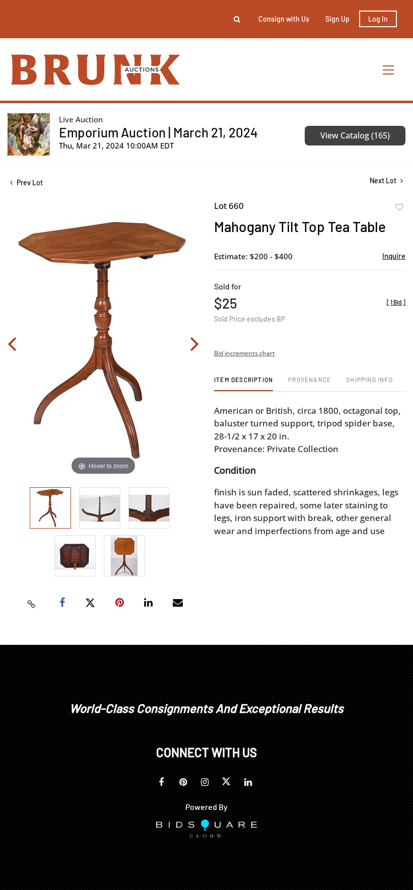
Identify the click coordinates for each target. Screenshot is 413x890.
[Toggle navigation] (389, 69)
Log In (378, 19)
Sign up (337, 19)
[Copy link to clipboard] (32, 603)
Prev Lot (29, 182)
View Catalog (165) (355, 135)
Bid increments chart (244, 353)
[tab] (243, 383)
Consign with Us (283, 19)
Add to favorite (399, 207)
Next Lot (384, 180)
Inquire (393, 255)
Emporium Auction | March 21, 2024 (158, 132)
